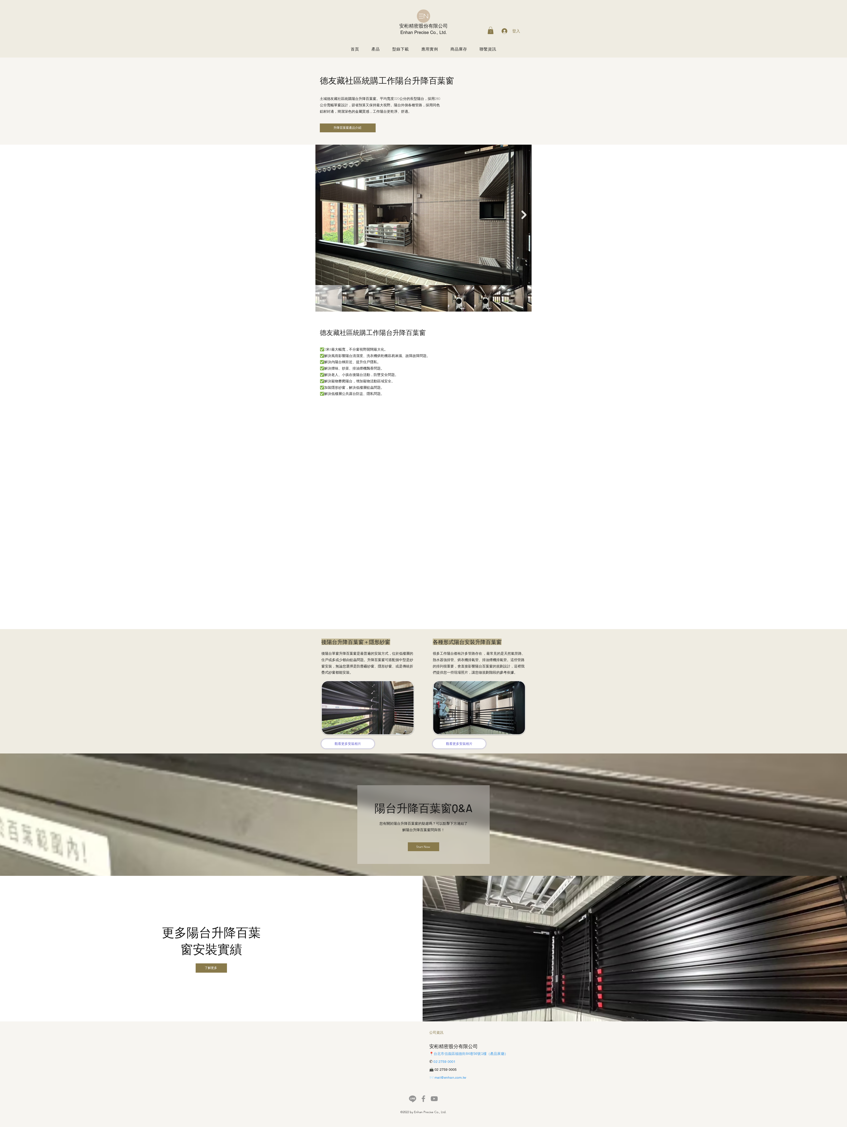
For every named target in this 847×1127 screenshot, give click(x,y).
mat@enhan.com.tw (450, 1077)
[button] (490, 30)
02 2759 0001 (444, 1062)
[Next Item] (524, 215)
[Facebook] (423, 1098)
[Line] (412, 1098)
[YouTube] (434, 1098)
